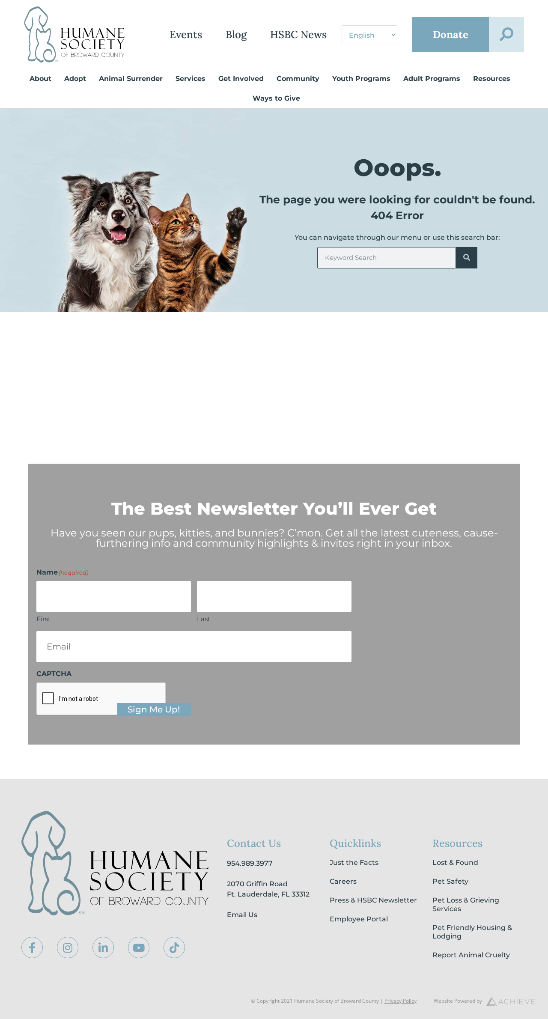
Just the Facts (354, 862)
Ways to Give (276, 98)
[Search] (466, 257)
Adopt (75, 78)
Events (186, 34)
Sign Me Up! (154, 709)
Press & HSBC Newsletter (373, 900)
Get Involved (241, 78)
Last (203, 619)
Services (191, 78)
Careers (343, 881)
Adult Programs (431, 78)
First (43, 619)
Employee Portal (359, 919)
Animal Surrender (131, 78)
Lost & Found (455, 862)
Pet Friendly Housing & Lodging (472, 932)
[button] (506, 34)
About (40, 78)
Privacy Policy (400, 1000)
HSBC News (298, 34)
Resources (491, 78)
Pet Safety (450, 881)
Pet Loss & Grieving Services (465, 904)
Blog (236, 34)
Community (298, 78)
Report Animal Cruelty (471, 955)
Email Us (242, 915)
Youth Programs (361, 78)
